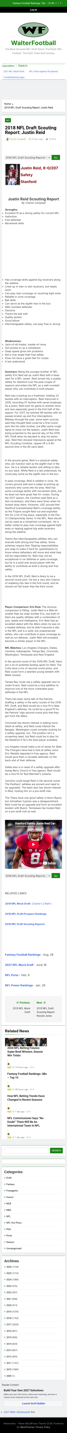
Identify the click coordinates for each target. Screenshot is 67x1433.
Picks (9, 1235)
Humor (10, 1197)
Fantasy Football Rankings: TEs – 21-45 (33, 3)
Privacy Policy (43, 1427)
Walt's (48, 903)
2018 (8, 1318)
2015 (8, 1337)
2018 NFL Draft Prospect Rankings (25, 913)
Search (56, 1150)
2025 (8, 1273)
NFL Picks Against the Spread (43, 71)
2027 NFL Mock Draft (14, 71)
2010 (8, 1369)
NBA (8, 1210)
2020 (8, 1305)
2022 (8, 1292)
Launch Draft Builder (33, 1403)
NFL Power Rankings (19, 985)
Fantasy (10, 1184)
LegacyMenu (8, 66)
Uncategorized (13, 1248)
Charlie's (37, 903)
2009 (8, 1376)
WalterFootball (33, 43)
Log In (33, 9)
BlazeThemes (27, 1427)
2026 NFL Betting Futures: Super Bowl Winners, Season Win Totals (25, 1051)
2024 (8, 1279)
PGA (8, 1229)
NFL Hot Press (14, 1222)
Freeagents (12, 1190)
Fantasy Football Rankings (23, 954)
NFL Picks (12, 975)
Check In (22, 65)
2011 (8, 1363)
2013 (8, 1350)
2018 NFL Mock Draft (17, 903)
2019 (8, 1311)
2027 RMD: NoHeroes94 (17, 1412)
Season (10, 1242)
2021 (8, 1299)
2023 (8, 1286)
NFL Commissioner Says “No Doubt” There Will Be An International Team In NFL (25, 1122)
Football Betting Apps (14, 77)
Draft (9, 1177)
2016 (8, 1331)
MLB (8, 1203)
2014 (8, 1344)
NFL (8, 120)
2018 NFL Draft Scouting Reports (25, 924)
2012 (8, 1356)
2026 (8, 1267)
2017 (8, 1324)
